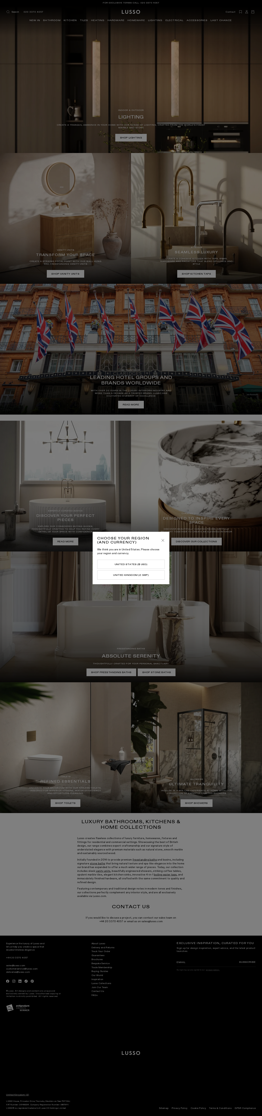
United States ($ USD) (131, 564)
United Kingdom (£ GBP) (131, 575)
